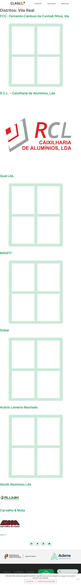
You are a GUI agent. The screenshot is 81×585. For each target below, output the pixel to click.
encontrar (51, 3)
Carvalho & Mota (12, 510)
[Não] (78, 579)
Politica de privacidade (46, 581)
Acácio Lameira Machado (19, 407)
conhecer (38, 3)
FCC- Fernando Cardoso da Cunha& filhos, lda (34, 16)
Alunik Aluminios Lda (15, 484)
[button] (31, 544)
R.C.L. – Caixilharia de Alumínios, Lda (27, 93)
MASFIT (6, 253)
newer (3, 535)
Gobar (4, 330)
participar (65, 3)
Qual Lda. (7, 176)
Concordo (29, 581)
